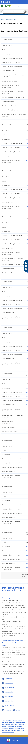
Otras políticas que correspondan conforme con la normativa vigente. (13, 730)
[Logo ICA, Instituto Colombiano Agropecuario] (6, 6)
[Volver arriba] (25, 734)
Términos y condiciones (9, 724)
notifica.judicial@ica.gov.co (10, 669)
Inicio (2, 19)
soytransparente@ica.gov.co (14, 673)
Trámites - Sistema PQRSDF (16, 664)
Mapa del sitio (20, 722)
